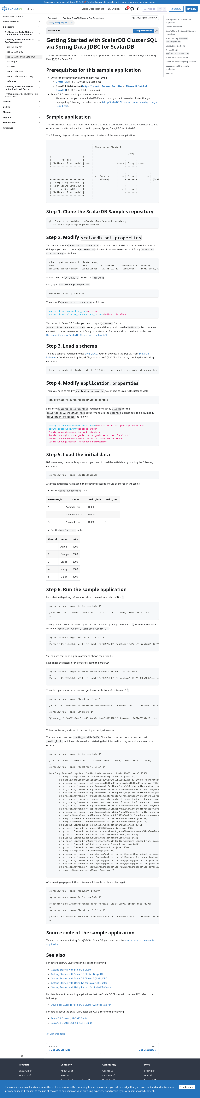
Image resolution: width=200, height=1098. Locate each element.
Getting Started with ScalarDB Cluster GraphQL (77, 974)
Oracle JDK (62, 81)
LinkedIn (107, 1075)
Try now (191, 8)
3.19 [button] (30, 8)
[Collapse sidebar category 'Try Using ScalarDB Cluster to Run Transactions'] (39, 40)
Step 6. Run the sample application (181, 61)
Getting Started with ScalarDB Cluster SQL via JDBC (79, 978)
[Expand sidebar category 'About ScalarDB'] (39, 21)
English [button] (116, 8)
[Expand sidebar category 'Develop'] (39, 101)
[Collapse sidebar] (22, 1055)
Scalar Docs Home (92, 8)
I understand (187, 1087)
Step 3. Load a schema (175, 45)
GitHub (106, 1070)
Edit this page (57, 1033)
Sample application (174, 26)
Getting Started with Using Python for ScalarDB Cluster (81, 987)
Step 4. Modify (177, 51)
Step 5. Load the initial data (177, 57)
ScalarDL (24, 1075)
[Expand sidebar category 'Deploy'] (39, 107)
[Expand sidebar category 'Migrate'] (39, 117)
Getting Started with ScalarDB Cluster (72, 969)
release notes (148, 2)
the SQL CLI (91, 353)
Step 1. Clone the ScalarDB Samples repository (181, 32)
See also (169, 73)
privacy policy (12, 1091)
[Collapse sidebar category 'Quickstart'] (39, 27)
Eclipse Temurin (91, 86)
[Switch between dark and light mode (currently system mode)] (138, 8)
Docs (147, 1075)
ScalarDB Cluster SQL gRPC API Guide (71, 1023)
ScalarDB (24, 1070)
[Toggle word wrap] (149, 143)
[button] (23, 81)
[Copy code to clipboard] (155, 143)
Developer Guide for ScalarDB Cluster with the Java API (76, 335)
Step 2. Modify (177, 40)
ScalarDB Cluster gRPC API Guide (69, 1018)
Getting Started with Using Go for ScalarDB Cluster (79, 983)
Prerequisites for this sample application (178, 21)
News (64, 1075)
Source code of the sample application (177, 67)
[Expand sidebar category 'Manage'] (39, 112)
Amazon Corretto (112, 86)
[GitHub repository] (132, 8)
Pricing (148, 1070)
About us (66, 1070)
